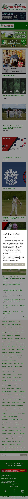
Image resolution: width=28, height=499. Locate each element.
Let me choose (7, 264)
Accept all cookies (19, 264)
